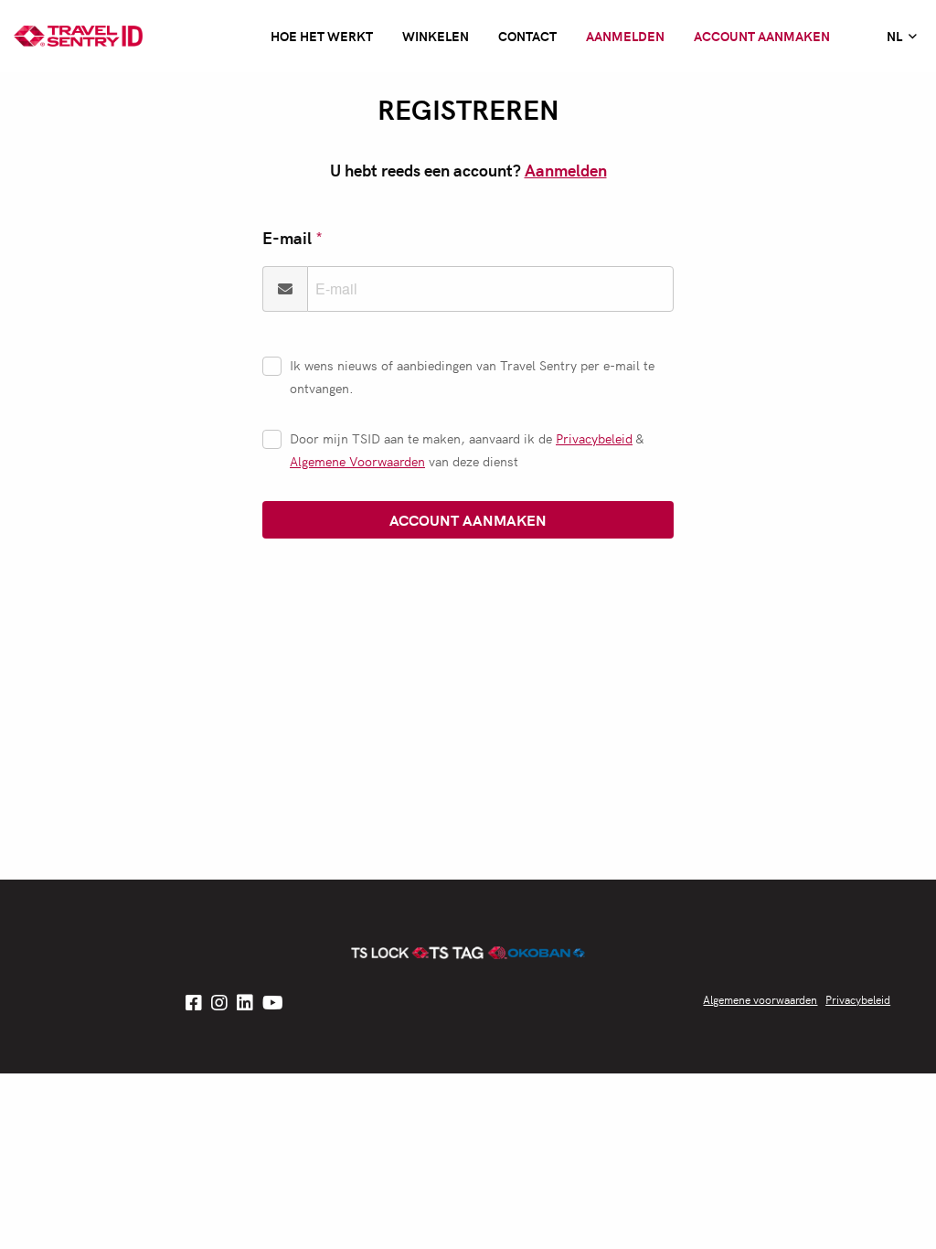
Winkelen (435, 36)
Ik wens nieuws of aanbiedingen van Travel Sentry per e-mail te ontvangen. (472, 376)
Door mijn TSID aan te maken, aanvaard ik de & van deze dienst (467, 449)
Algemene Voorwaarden (357, 461)
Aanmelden (625, 36)
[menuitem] (901, 36)
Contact (527, 36)
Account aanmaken (762, 36)
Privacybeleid (594, 438)
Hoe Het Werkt (322, 36)
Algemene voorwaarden (760, 999)
